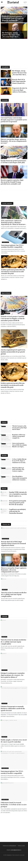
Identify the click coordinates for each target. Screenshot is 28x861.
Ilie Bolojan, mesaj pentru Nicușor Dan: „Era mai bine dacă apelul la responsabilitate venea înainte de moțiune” (13, 35)
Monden (3, 459)
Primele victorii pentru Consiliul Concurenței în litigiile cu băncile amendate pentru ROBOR (13, 18)
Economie (4, 114)
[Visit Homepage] (13, 2)
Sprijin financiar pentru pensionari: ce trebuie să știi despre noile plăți (13, 161)
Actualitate (5, 30)
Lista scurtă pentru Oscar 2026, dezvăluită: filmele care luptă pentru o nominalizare (19, 445)
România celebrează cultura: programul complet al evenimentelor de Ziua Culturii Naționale (19, 436)
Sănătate (4, 589)
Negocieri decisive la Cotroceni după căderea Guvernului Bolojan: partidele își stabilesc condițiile (19, 90)
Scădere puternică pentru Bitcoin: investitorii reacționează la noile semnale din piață (13, 271)
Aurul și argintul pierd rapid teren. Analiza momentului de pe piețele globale (13, 352)
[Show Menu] (2, 2)
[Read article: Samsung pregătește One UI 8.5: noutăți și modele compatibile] (14, 237)
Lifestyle (4, 670)
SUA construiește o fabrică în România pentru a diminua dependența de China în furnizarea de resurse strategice (13, 222)
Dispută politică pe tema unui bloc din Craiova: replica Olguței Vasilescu (18, 469)
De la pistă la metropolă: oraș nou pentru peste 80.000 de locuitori (17, 502)
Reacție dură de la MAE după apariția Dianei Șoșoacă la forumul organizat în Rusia (19, 81)
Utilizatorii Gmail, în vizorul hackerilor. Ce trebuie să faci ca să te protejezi (14, 804)
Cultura (3, 426)
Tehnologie (5, 242)
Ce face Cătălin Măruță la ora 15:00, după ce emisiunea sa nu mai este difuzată (19, 460)
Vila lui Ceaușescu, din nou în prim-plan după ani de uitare (19, 427)
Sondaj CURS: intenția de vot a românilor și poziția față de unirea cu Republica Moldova (18, 494)
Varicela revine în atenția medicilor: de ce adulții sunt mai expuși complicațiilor (14, 594)
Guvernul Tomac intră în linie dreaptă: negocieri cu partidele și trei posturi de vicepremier (14, 119)
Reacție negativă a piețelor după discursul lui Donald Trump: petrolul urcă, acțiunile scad (12, 182)
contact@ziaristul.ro (15, 850)
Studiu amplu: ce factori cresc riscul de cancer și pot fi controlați (14, 741)
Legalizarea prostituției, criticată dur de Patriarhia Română (17, 511)
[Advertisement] (14, 52)
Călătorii (4, 703)
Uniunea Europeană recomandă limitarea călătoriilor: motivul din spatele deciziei (13, 708)
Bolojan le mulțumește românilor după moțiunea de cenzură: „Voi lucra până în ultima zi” (13, 675)
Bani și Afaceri (6, 217)
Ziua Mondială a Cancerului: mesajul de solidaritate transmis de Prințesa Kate (19, 478)
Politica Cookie (21, 845)
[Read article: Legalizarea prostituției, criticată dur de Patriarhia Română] (4, 511)
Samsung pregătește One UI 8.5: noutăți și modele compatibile (12, 246)
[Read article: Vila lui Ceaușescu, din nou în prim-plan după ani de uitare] (6, 429)
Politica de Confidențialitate (9, 845)
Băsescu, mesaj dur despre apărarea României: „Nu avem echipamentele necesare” (14, 141)
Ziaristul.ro (9, 855)
